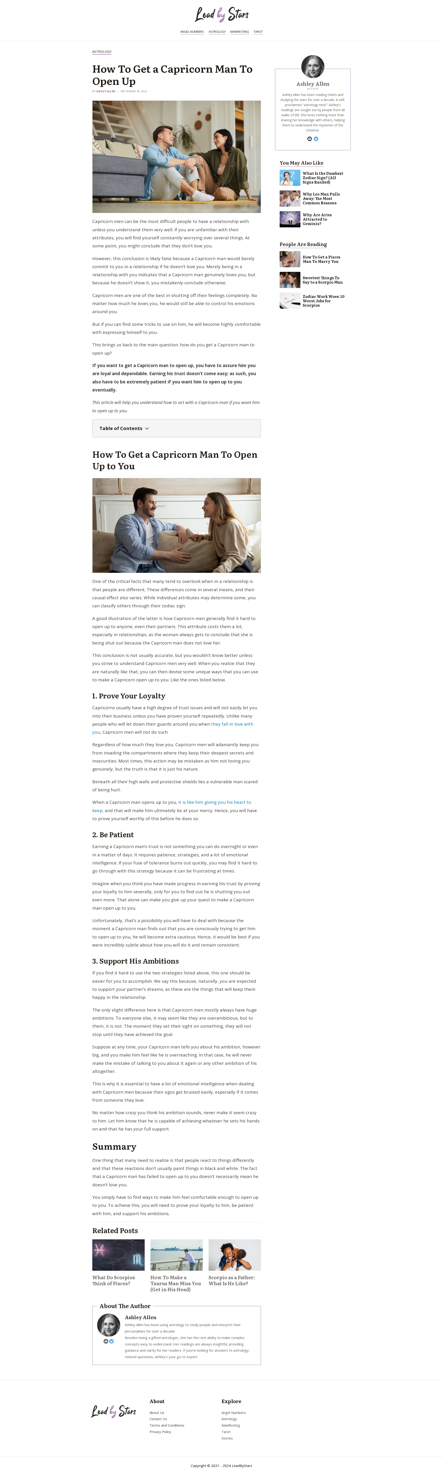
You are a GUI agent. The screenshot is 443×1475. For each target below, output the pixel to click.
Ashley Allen (105, 91)
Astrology (217, 32)
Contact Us (158, 1418)
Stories (227, 1438)
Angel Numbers (192, 32)
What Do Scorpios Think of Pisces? (113, 1280)
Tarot (258, 32)
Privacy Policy (160, 1431)
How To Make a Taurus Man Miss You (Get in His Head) (175, 1283)
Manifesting (239, 32)
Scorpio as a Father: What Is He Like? (232, 1280)
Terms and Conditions (167, 1425)
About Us (157, 1412)
